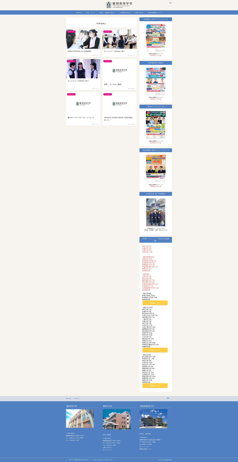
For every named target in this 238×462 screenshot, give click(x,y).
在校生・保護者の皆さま (107, 12)
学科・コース (90, 12)
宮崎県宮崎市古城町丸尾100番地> (150, 440)
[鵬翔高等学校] (119, 8)
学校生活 (79, 12)
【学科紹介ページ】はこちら (156, 228)
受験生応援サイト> (145, 449)
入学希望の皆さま (124, 12)
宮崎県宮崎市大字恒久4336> (75, 435)
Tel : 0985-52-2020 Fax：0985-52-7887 (101, 459)
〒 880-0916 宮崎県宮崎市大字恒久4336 (77, 459)
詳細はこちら (155, 303)
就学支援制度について (155, 12)
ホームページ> (144, 446)
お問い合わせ (139, 12)
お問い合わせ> (107, 447)
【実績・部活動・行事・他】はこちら (156, 230)
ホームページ (107, 450)
